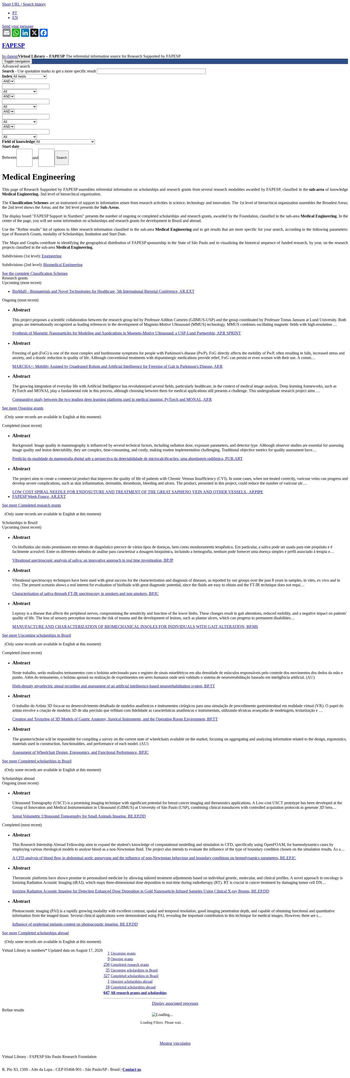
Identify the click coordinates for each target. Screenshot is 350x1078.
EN (15, 17)
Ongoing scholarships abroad (131, 981)
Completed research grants (130, 964)
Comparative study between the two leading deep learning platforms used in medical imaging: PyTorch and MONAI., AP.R (112, 399)
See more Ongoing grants (22, 408)
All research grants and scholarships (139, 993)
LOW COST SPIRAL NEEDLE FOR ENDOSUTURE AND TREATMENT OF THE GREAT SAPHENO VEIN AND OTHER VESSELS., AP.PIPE (137, 492)
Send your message (17, 26)
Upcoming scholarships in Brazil (134, 970)
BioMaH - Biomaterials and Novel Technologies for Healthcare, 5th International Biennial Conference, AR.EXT (103, 291)
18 (108, 987)
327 (107, 976)
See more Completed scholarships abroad (35, 933)
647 (107, 992)
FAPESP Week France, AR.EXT (39, 496)
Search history (34, 4)
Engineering (51, 256)
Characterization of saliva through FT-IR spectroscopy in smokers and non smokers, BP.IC (85, 593)
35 (108, 970)
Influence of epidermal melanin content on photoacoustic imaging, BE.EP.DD (75, 924)
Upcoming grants (123, 953)
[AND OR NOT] (8, 81)
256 (107, 964)
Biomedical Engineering (63, 265)
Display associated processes (175, 1003)
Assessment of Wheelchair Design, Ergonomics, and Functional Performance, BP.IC (80, 752)
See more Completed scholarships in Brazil (36, 761)
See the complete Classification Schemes (35, 273)
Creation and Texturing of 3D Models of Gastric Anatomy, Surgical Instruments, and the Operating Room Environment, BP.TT (115, 719)
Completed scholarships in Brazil (134, 976)
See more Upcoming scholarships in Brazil (36, 635)
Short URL (11, 4)
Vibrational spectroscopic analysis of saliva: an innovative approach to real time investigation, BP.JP (92, 560)
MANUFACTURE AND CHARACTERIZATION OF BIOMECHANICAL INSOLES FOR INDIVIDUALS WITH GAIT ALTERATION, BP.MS (135, 626)
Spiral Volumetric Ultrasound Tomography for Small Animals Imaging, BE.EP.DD (79, 816)
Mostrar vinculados (175, 1043)
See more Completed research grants (31, 505)
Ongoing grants (122, 959)
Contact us (131, 1069)
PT (14, 13)
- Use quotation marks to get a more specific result (49, 71)
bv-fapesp (10, 56)
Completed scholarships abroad (133, 987)
